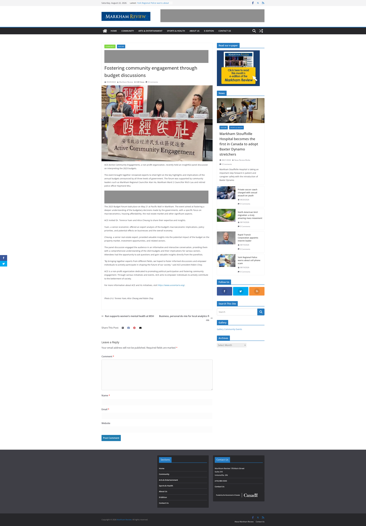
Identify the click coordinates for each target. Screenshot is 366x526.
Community (127, 30)
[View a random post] (261, 30)
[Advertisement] (212, 15)
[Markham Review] (105, 30)
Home (114, 30)
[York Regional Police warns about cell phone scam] (226, 264)
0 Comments (153, 82)
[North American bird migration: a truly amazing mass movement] (226, 219)
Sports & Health (176, 30)
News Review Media (242, 160)
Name (106, 395)
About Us (194, 30)
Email (105, 409)
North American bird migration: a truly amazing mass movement (250, 215)
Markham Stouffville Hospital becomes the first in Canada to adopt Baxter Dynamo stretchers (238, 144)
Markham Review (126, 82)
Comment (108, 356)
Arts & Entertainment (150, 30)
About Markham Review (244, 521)
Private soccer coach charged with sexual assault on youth (247, 192)
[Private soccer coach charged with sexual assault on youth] (226, 196)
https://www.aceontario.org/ (171, 285)
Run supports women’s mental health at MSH (129, 316)
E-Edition (209, 30)
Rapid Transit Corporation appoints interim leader (248, 237)
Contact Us (224, 30)
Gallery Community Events (229, 329)
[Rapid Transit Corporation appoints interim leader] (226, 241)
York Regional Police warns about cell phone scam (249, 260)
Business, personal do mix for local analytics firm (184, 318)
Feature (121, 46)
